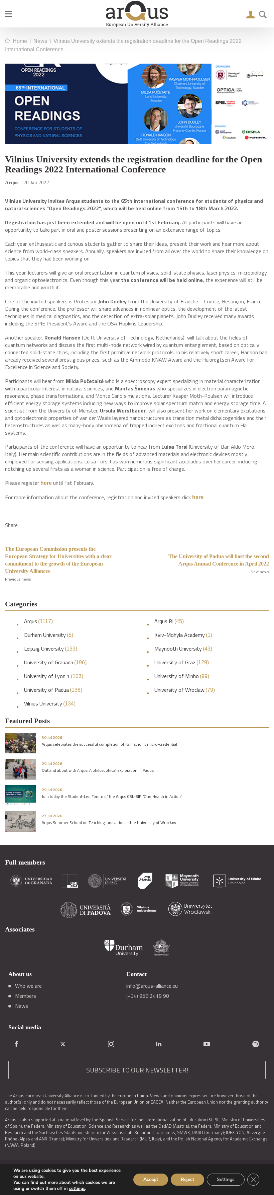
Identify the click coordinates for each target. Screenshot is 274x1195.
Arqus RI (169, 621)
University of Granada (55, 662)
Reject (187, 1179)
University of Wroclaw (184, 689)
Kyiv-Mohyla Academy (183, 635)
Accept (150, 1179)
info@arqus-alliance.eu (152, 986)
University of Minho (181, 676)
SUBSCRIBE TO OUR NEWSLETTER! (137, 1070)
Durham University (48, 635)
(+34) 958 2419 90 (147, 996)
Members (25, 996)
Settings (226, 1179)
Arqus (38, 621)
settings (77, 1189)
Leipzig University (50, 648)
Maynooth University (183, 648)
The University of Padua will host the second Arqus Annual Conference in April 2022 (218, 560)
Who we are (28, 986)
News (21, 1006)
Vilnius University (50, 703)
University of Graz (181, 662)
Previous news (18, 579)
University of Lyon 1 (53, 676)
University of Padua (53, 689)
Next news (260, 572)
